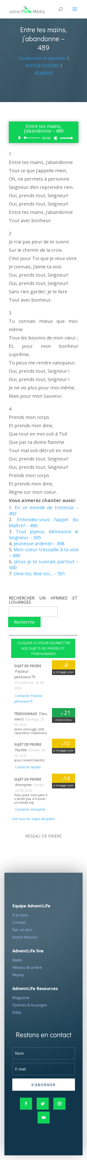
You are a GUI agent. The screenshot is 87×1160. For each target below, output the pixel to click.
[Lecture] (19, 137)
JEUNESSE (43, 73)
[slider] (64, 138)
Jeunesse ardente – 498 (39, 543)
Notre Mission (24, 937)
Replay (18, 974)
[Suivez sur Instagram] (59, 1104)
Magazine (20, 997)
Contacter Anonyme (29, 809)
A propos (20, 915)
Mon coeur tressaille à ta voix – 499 (43, 552)
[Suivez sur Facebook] (26, 1104)
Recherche (24, 622)
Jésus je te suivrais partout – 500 (43, 564)
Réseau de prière (27, 967)
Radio (17, 960)
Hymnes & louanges (29, 1005)
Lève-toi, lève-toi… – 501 (39, 573)
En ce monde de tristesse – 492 (43, 510)
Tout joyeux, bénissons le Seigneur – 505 (43, 534)
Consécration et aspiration (42, 58)
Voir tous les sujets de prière (33, 819)
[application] (43, 138)
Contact (19, 922)
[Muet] (56, 138)
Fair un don (22, 929)
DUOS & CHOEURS (42, 65)
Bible (16, 1012)
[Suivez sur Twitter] (43, 1104)
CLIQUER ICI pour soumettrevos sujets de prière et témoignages (43, 648)
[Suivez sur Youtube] (44, 1118)
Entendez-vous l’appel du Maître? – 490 (43, 522)
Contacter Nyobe (27, 767)
